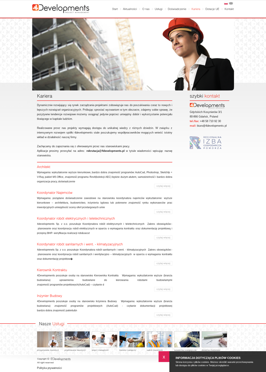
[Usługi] (159, 9)
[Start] (115, 9)
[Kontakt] (229, 9)
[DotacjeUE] (212, 9)
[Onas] (146, 9)
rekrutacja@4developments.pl (105, 150)
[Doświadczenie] (177, 9)
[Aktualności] (130, 9)
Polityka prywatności (49, 368)
